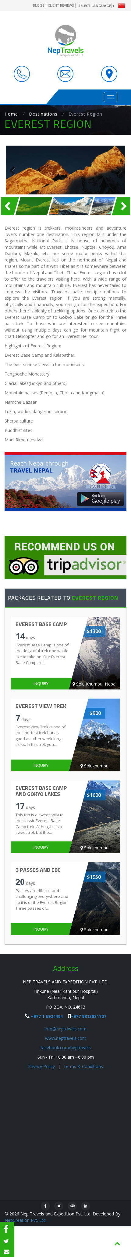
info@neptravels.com (66, 1029)
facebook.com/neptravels (66, 1047)
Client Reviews (61, 5)
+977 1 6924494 (47, 1016)
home (11, 114)
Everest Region (85, 114)
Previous (15, 170)
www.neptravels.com (65, 1038)
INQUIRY (41, 683)
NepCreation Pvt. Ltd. (26, 1220)
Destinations (43, 114)
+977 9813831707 (88, 1016)
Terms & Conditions (83, 1066)
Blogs (38, 5)
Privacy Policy (42, 1066)
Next (116, 170)
